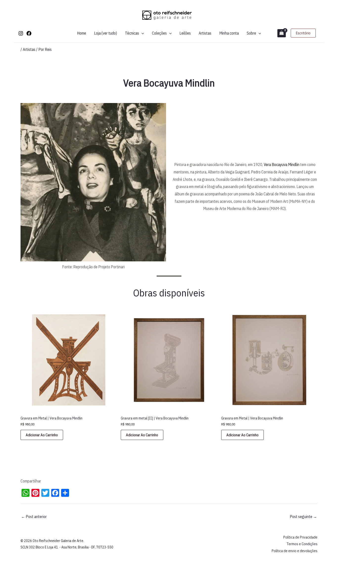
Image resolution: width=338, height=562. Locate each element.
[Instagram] (20, 33)
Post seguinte (303, 516)
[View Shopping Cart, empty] (281, 33)
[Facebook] (28, 33)
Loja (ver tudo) (105, 33)
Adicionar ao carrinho (42, 435)
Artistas (205, 33)
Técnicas (132, 33)
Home (81, 33)
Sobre (251, 33)
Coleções (159, 33)
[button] (141, 33)
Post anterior (34, 516)
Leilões (185, 33)
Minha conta (229, 33)
